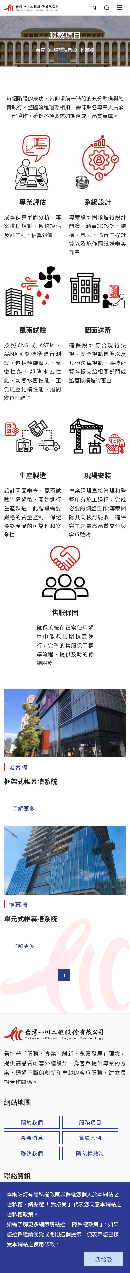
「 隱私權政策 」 (84, 1224)
